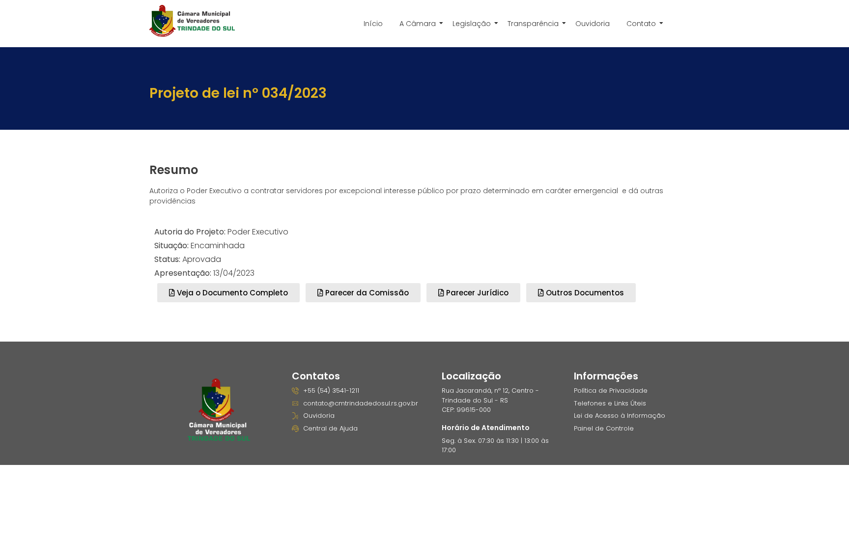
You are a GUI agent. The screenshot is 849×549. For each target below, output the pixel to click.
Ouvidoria (592, 24)
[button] (363, 292)
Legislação (472, 24)
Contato (641, 24)
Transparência (533, 24)
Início (373, 24)
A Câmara (417, 24)
